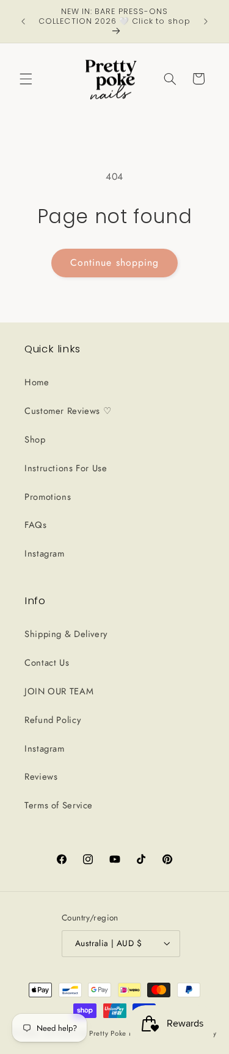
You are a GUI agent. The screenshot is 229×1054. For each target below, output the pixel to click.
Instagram (44, 553)
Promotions (47, 497)
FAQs (35, 525)
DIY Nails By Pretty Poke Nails (97, 1033)
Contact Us (46, 662)
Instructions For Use (65, 468)
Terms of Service (58, 805)
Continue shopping (114, 262)
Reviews (40, 776)
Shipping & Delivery (65, 634)
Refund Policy (52, 720)
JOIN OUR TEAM (58, 691)
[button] (26, 79)
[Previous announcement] (23, 21)
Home (36, 382)
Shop (35, 439)
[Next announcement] (205, 21)
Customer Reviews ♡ (67, 411)
